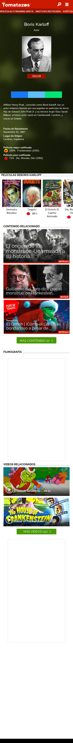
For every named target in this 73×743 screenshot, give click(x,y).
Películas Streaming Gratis (17, 11)
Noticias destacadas (49, 11)
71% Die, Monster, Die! (26, 158)
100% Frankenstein (24, 150)
